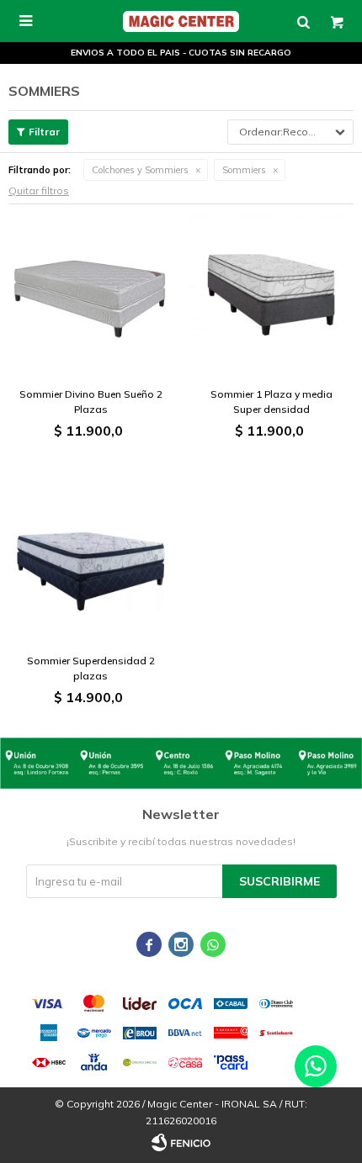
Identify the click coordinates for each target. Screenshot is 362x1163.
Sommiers (244, 170)
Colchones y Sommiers (140, 170)
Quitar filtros (38, 190)
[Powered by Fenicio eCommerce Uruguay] (181, 1142)
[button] (303, 21)
